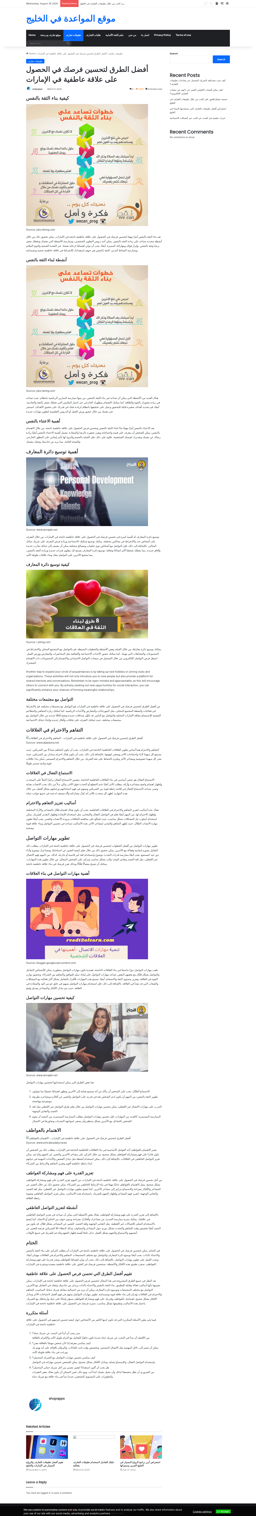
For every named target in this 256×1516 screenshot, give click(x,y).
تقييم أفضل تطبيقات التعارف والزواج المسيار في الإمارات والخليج (44, 1463)
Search (174, 53)
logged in (46, 1492)
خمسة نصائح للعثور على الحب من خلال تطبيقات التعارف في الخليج (112, 3)
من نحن (132, 34)
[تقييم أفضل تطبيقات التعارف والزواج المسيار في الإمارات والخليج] (47, 1447)
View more (117, 1513)
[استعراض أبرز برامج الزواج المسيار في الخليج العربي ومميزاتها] (141, 1447)
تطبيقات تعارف (73, 34)
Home (32, 34)
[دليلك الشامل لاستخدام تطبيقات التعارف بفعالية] (94, 1447)
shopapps (37, 89)
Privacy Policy (162, 34)
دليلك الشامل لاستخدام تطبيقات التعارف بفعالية (93, 1463)
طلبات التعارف (93, 34)
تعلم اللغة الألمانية (114, 34)
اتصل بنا (145, 34)
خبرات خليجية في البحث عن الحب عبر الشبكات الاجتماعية (197, 118)
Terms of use (183, 34)
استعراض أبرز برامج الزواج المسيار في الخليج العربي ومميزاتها (140, 1463)
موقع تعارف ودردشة (50, 34)
